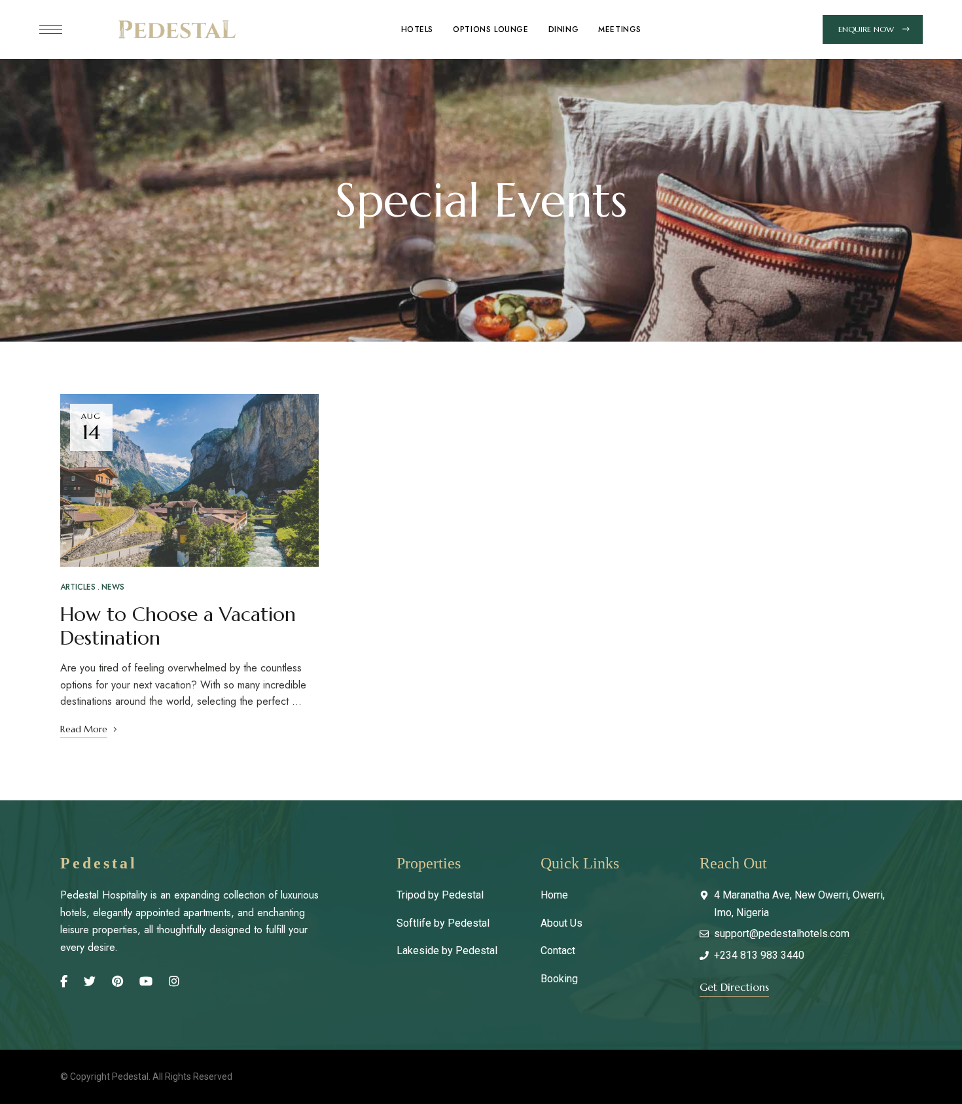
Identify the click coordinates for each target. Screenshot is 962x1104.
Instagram (174, 982)
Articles (78, 587)
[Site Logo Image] (176, 29)
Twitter (90, 982)
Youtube (145, 982)
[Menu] (50, 29)
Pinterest (117, 982)
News (112, 587)
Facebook (63, 982)
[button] (873, 29)
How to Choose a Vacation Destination (178, 626)
